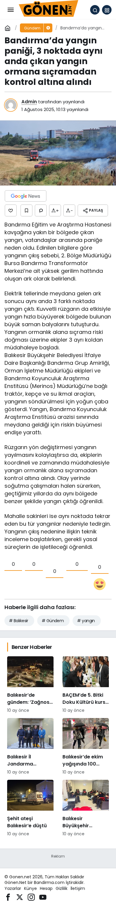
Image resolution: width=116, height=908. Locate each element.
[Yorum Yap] (41, 210)
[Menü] (10, 10)
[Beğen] (11, 210)
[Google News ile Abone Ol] (25, 196)
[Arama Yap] (95, 10)
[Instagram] (31, 897)
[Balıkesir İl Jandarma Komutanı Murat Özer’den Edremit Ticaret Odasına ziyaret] (30, 746)
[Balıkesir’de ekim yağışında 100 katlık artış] (85, 746)
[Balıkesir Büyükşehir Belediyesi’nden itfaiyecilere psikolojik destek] (85, 808)
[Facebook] (8, 897)
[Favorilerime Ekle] (26, 210)
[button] (107, 10)
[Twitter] (19, 897)
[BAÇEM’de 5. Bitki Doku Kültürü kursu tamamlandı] (85, 685)
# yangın (86, 621)
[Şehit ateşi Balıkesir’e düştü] (30, 808)
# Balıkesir (18, 621)
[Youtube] (42, 897)
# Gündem (53, 621)
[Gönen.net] (48, 9)
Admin (29, 102)
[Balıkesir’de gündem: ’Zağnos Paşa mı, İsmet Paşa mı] (30, 685)
